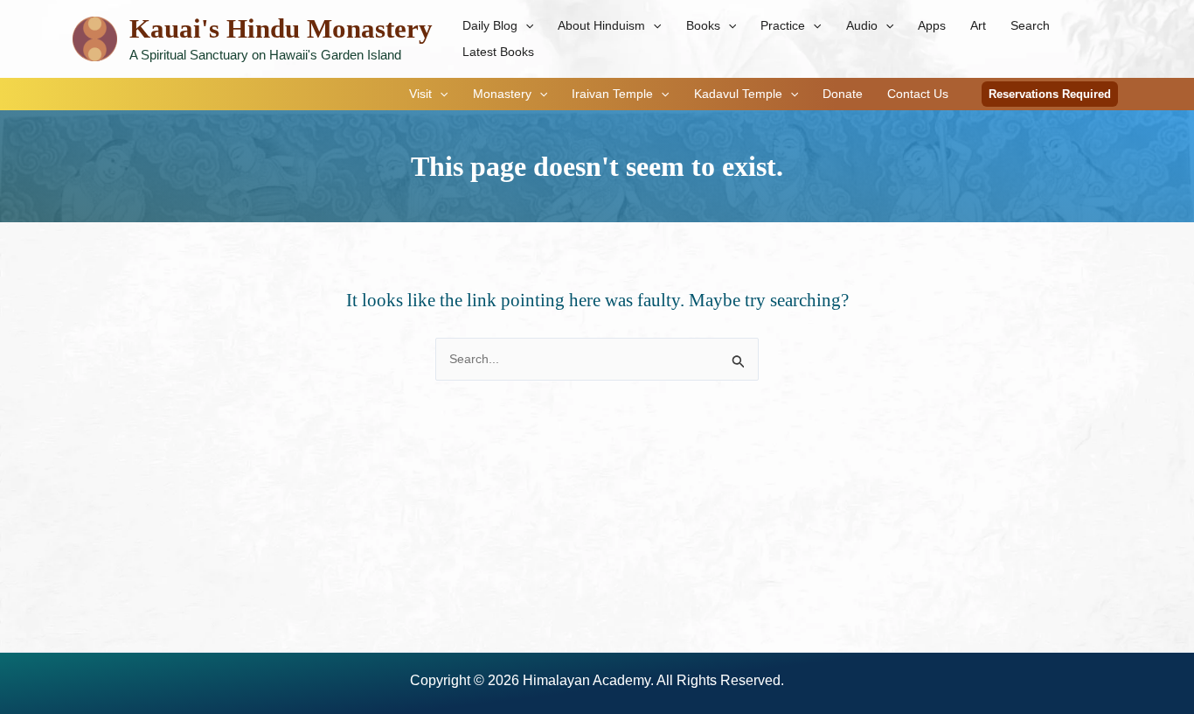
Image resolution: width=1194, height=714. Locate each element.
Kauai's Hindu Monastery (281, 28)
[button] (525, 25)
